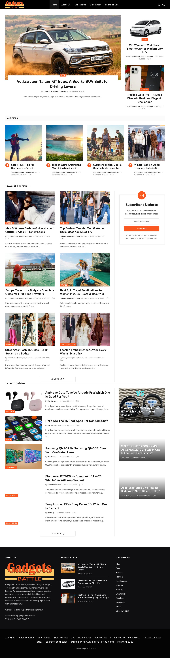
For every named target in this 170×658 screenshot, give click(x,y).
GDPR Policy (44, 638)
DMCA (39, 642)
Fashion (9, 223)
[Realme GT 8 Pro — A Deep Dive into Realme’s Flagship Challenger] (144, 78)
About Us (66, 4)
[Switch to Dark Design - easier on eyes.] (159, 5)
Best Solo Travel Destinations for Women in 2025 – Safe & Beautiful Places (82, 292)
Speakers (120, 598)
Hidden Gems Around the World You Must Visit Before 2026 (66, 166)
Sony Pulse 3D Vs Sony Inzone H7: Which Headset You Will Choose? (140, 412)
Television (11, 467)
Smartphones (121, 594)
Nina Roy (51, 513)
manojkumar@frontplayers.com (55, 91)
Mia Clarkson (53, 401)
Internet (119, 585)
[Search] (163, 5)
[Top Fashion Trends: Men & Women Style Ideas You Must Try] (85, 207)
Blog (8, 439)
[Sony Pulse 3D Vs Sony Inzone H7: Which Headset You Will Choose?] (142, 405)
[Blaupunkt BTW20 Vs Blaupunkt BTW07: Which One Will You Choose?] (23, 484)
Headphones (11, 495)
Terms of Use (112, 4)
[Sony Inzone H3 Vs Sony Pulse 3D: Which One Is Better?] (23, 512)
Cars (63, 75)
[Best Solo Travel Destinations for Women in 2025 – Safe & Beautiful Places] (85, 269)
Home (54, 4)
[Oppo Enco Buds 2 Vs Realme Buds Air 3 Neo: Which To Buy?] (142, 482)
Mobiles (144, 89)
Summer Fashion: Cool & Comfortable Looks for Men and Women (107, 166)
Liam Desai (125, 458)
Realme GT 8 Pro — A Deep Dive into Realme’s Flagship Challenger (144, 98)
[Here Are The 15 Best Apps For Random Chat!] (23, 428)
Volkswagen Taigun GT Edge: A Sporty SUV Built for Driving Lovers (63, 84)
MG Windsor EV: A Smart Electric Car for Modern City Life (145, 49)
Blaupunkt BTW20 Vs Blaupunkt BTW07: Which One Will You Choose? (73, 478)
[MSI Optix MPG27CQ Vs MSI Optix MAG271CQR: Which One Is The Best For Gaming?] (142, 443)
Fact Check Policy (81, 638)
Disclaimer (95, 4)
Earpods (10, 411)
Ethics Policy (117, 638)
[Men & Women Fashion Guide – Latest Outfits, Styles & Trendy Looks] (30, 207)
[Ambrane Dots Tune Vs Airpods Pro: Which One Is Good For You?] (23, 400)
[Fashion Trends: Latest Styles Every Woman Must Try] (85, 329)
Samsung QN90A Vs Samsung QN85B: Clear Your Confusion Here (76, 450)
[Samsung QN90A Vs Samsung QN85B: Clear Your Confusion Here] (23, 456)
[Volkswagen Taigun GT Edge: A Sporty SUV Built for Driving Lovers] (63, 47)
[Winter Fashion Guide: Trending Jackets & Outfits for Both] (146, 143)
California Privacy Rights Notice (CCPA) (92, 642)
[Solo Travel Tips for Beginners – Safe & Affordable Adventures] (23, 143)
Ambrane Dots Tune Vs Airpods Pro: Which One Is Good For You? (77, 394)
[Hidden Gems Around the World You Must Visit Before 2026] (64, 143)
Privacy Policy (142, 238)
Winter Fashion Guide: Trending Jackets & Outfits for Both (147, 166)
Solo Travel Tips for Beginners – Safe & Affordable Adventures (24, 166)
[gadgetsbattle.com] (14, 4)
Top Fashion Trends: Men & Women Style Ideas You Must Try (82, 230)
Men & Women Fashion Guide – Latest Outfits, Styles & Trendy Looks (29, 230)
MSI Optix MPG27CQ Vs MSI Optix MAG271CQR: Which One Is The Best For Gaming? (140, 450)
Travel (9, 285)
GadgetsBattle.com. (88, 649)
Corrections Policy (56, 642)
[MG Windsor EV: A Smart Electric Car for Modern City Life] (144, 28)
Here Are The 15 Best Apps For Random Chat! (77, 421)
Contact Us (80, 4)
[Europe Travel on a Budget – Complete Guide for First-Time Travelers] (30, 269)
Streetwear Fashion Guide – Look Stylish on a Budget (26, 351)
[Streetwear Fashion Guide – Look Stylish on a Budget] (30, 329)
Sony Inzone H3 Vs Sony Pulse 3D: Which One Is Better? (76, 506)
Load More (56, 379)
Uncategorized (68, 344)
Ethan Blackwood (54, 485)
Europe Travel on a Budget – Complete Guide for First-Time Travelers (29, 292)
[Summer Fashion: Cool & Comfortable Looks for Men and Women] (105, 143)
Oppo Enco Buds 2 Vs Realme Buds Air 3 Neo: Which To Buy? (140, 489)
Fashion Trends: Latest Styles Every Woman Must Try (83, 351)
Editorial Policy (152, 638)
